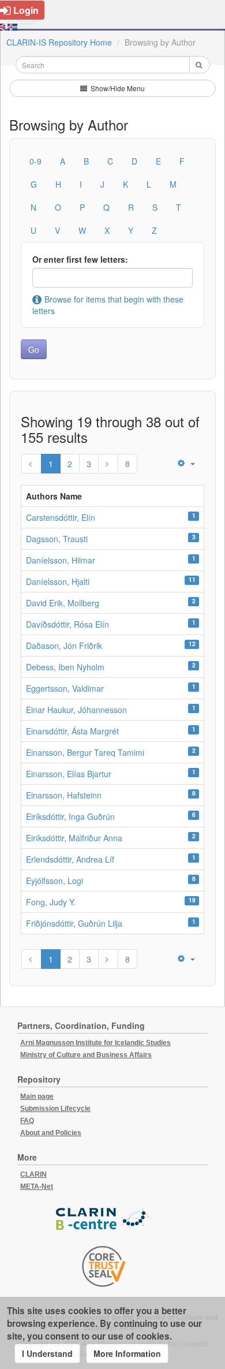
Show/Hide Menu (117, 88)
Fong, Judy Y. (51, 902)
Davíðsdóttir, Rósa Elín (67, 624)
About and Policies (50, 1133)
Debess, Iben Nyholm (65, 667)
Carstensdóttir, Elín (60, 517)
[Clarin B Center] (104, 1219)
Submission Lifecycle (55, 1109)
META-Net (36, 1187)
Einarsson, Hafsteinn (64, 795)
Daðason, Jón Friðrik (64, 645)
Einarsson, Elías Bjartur (68, 773)
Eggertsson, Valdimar (65, 688)
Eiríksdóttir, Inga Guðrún (70, 816)
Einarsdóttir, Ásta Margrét (72, 731)
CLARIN (33, 1174)
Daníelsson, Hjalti (57, 581)
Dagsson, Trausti (57, 538)
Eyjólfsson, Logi (54, 880)
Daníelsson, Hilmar (60, 560)
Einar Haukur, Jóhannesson (76, 709)
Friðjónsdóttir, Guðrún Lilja (74, 923)
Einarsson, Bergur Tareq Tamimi (85, 752)
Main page (37, 1096)
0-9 (35, 161)
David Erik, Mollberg (62, 603)
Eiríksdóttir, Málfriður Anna (74, 838)
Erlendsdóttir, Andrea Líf (70, 859)
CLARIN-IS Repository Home (59, 42)
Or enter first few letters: (80, 259)
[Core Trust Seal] (104, 1266)
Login (26, 10)
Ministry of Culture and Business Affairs (86, 1055)
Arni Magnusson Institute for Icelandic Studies (95, 1043)
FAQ (27, 1121)
